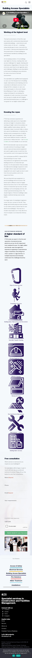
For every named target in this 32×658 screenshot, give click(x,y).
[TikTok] (16, 614)
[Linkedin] (16, 612)
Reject (18, 655)
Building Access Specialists (16, 573)
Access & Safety (16, 566)
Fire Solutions (16, 577)
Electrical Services (16, 569)
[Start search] (26, 2)
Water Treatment (16, 580)
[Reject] (30, 653)
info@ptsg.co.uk (6, 636)
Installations (16, 585)
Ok (13, 655)
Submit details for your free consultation (17, 533)
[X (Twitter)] (16, 610)
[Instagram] (16, 616)
